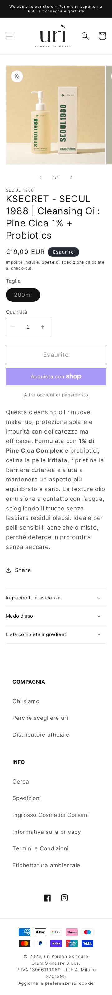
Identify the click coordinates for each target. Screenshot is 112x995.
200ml (27, 296)
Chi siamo (26, 701)
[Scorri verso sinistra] (41, 177)
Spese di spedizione (63, 262)
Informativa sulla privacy (46, 831)
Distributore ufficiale (40, 734)
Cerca (20, 781)
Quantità (16, 312)
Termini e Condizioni (40, 848)
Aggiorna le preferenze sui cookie (56, 983)
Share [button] (23, 570)
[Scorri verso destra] (71, 177)
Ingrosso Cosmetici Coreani (50, 815)
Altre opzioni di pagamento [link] (56, 395)
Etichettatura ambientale (46, 865)
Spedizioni (26, 798)
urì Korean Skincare (66, 956)
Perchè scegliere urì (40, 717)
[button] (9, 36)
